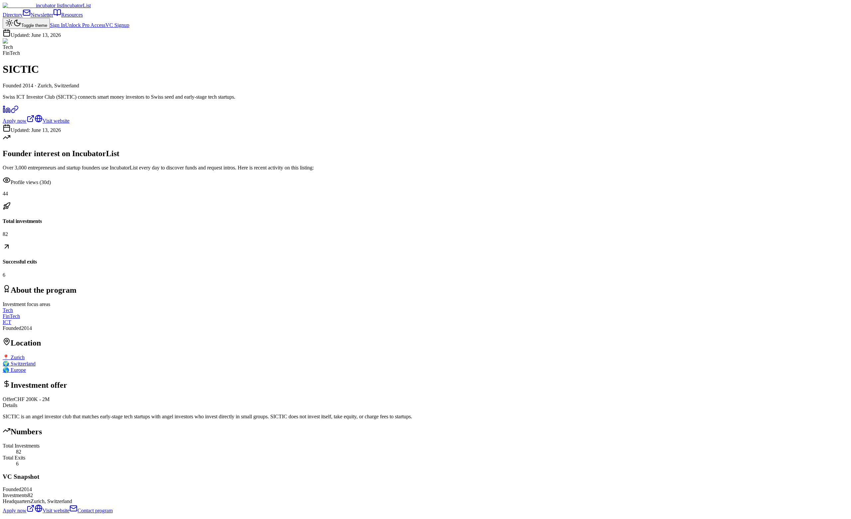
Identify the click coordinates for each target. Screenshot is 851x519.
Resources (72, 15)
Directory (13, 15)
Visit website (56, 121)
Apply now (15, 121)
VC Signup (117, 25)
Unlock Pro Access (85, 25)
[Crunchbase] (15, 111)
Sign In (57, 25)
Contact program (95, 510)
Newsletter (42, 15)
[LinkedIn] (7, 111)
